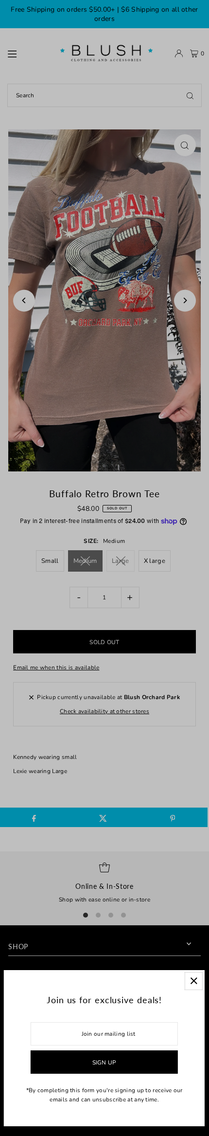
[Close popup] (193, 981)
